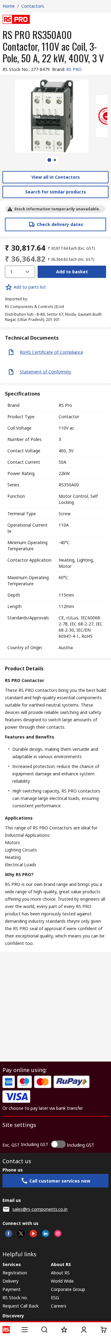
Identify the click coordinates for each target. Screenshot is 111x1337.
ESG (55, 1297)
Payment (11, 1289)
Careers (58, 1306)
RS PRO (74, 69)
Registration (14, 1273)
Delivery (10, 1281)
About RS (60, 1273)
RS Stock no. (15, 1297)
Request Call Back (20, 1306)
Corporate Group (68, 1289)
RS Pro (65, 405)
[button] (25, 1330)
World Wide (62, 1281)
